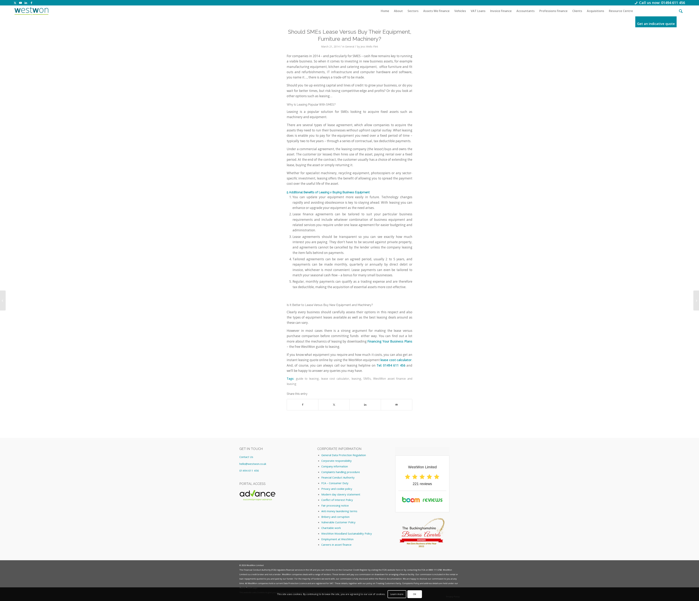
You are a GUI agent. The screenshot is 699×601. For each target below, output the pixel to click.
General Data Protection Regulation (343, 455)
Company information (334, 466)
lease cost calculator (396, 360)
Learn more (397, 594)
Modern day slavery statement (340, 494)
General (349, 46)
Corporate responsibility (336, 460)
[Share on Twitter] (334, 404)
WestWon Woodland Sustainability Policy (346, 533)
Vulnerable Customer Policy (338, 522)
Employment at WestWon (337, 539)
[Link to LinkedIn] (26, 2)
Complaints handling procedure (340, 472)
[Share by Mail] (396, 404)
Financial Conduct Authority (338, 477)
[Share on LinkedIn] (365, 404)
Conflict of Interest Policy (337, 500)
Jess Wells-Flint (369, 46)
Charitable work (331, 528)
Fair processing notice (335, 505)
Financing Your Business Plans (389, 341)
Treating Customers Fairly (388, 583)
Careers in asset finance (336, 544)
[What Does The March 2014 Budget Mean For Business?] (3, 300)
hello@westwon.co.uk (252, 464)
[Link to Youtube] (20, 2)
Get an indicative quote (656, 23)
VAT (331, 583)
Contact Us (246, 457)
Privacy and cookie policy (336, 489)
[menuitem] (385, 10)
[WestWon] (31, 10)
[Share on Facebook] (302, 404)
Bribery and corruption (335, 517)
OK (414, 594)
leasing (356, 379)
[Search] (681, 10)
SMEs (367, 379)
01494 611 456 (249, 470)
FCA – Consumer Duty (334, 483)
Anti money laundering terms (339, 511)
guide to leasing (307, 379)
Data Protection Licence (295, 583)
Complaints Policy (410, 583)
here (398, 569)
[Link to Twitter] (15, 2)
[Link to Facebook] (31, 2)
